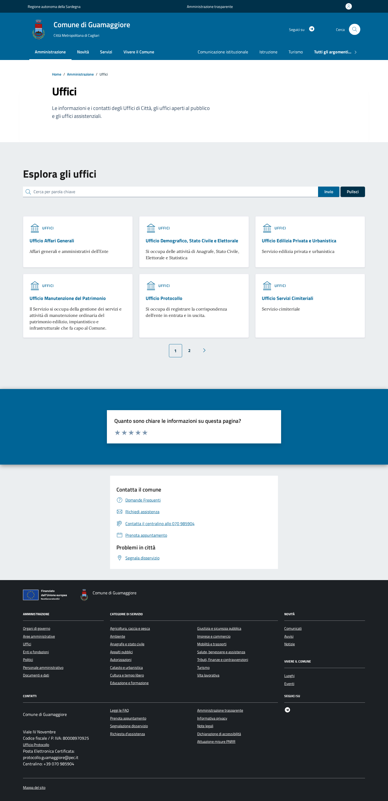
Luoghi (289, 676)
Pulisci (353, 191)
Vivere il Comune (139, 52)
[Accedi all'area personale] (349, 6)
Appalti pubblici (121, 652)
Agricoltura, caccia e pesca (130, 628)
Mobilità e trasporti (211, 644)
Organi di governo (36, 628)
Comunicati (293, 628)
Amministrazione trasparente (210, 6)
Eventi (289, 684)
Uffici (27, 644)
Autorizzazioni (120, 660)
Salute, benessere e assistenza (221, 652)
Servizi (106, 52)
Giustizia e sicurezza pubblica (219, 628)
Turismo (295, 52)
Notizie (289, 644)
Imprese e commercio (213, 636)
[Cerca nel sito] (354, 29)
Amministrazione (50, 52)
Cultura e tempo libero (127, 675)
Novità (83, 52)
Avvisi (289, 636)
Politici (28, 660)
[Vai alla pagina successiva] (204, 350)
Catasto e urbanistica (126, 667)
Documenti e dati (36, 675)
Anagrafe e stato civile (127, 644)
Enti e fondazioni (36, 652)
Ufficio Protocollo (36, 745)
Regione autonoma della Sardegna (54, 6)
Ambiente (117, 636)
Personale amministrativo (43, 667)
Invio (328, 191)
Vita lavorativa (208, 675)
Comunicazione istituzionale (223, 52)
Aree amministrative (39, 636)
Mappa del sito (34, 787)
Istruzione (268, 52)
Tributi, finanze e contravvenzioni (222, 660)
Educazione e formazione (129, 683)
